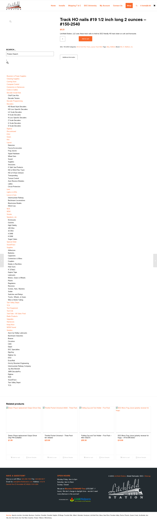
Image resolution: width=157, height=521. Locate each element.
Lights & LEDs (12, 192)
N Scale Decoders (14, 115)
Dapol (10, 347)
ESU (8, 134)
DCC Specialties (14, 349)
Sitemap (147, 476)
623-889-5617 (40, 479)
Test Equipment (12, 308)
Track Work (99, 47)
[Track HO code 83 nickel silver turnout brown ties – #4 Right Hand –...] (155, 260)
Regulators (12, 283)
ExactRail (11, 360)
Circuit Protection (14, 186)
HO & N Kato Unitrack (16, 173)
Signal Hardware (14, 153)
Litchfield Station (120, 476)
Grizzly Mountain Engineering (18, 363)
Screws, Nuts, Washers (16, 289)
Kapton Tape (12, 272)
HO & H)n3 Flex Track (83, 47)
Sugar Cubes (12, 239)
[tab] (69, 57)
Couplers (11, 261)
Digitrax (9, 129)
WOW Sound (11, 327)
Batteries (11, 253)
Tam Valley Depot (13, 302)
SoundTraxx (11, 245)
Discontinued (11, 131)
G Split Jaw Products (15, 167)
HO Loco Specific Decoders (18, 109)
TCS (8, 305)
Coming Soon (11, 82)
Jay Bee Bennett (14, 369)
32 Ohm (11, 231)
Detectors (11, 145)
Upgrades (10, 319)
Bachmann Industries (15, 336)
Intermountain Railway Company (19, 366)
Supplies (11, 162)
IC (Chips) (11, 269)
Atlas (108, 47)
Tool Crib (10, 311)
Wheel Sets (12, 156)
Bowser (10, 338)
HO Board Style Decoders (17, 107)
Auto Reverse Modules (16, 181)
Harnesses (10, 322)
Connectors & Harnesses (16, 87)
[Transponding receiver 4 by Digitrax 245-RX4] (2, 260)
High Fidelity (12, 225)
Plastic (10, 281)
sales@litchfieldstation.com (23, 481)
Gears (9, 137)
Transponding (13, 175)
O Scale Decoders (14, 126)
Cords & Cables (12, 90)
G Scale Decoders (14, 123)
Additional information (69, 57)
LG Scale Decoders (15, 112)
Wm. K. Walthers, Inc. (126, 47)
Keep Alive (10, 325)
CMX (10, 344)
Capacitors (12, 256)
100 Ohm (11, 228)
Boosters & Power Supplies (16, 76)
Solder (10, 291)
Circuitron (11, 341)
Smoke (9, 214)
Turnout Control (13, 178)
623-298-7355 (26, 479)
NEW (8, 211)
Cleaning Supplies (13, 79)
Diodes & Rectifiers (15, 264)
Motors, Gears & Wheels (17, 278)
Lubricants (11, 275)
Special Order (11, 242)
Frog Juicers (12, 151)
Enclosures (12, 220)
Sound (10, 159)
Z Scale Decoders (14, 120)
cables (10, 184)
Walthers (113, 47)
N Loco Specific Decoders (17, 118)
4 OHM (10, 234)
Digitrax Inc (12, 355)
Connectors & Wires (15, 258)
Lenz (8, 189)
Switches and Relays (15, 294)
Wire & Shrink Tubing (15, 300)
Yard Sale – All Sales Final (16, 314)
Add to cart (85, 39)
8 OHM (10, 236)
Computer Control (13, 84)
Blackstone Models (15, 203)
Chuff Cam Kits (13, 95)
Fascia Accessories (15, 148)
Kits (8, 140)
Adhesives (11, 250)
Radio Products (12, 316)
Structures (11, 165)
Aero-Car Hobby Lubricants (17, 333)
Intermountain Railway (16, 198)
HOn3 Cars (12, 206)
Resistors (11, 286)
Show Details (31, 457)
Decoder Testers (14, 98)
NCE (8, 209)
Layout (93, 47)
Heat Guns (12, 267)
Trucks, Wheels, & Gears (17, 297)
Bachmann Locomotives (16, 200)
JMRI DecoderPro (14, 372)
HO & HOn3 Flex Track (16, 170)
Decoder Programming (15, 101)
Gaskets (11, 223)
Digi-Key (11, 352)
